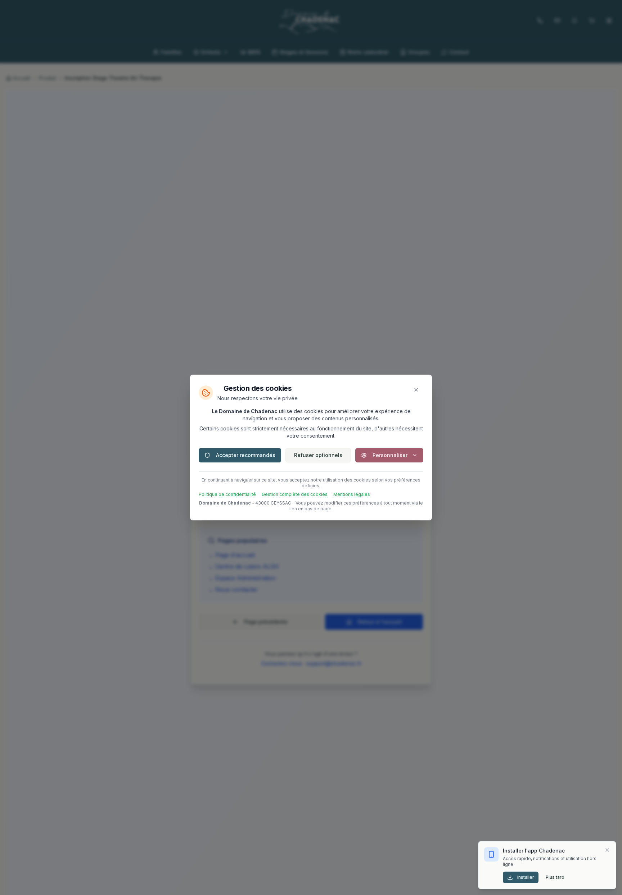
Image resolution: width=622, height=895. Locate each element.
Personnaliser (390, 455)
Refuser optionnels (318, 455)
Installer (525, 877)
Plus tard (555, 877)
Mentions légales (351, 494)
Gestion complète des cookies (295, 494)
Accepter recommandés (245, 455)
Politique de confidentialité (227, 494)
